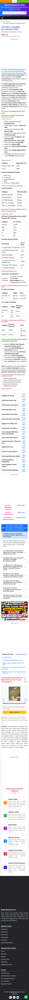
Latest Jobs (4, 929)
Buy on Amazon (14, 712)
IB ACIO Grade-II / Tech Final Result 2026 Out (13, 672)
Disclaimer (4, 962)
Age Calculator (5, 973)
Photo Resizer (5, 981)
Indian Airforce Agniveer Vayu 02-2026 (13, 663)
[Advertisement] (14, 54)
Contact (3, 956)
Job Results (4, 932)
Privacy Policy (5, 959)
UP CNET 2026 (6, 657)
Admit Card (4, 934)
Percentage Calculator (8, 978)
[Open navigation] (2, 18)
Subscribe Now (21, 517)
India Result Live (14, 992)
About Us (4, 954)
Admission (4, 940)
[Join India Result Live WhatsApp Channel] (26, 997)
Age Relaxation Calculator (9, 976)
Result (8, 21)
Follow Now (21, 505)
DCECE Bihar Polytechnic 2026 (12, 660)
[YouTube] (17, 997)
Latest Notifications (7, 943)
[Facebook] (14, 997)
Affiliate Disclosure (6, 964)
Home (3, 21)
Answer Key (4, 937)
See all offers (26, 679)
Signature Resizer (6, 984)
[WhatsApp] (10, 997)
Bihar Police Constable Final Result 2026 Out (13, 668)
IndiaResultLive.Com (21, 654)
